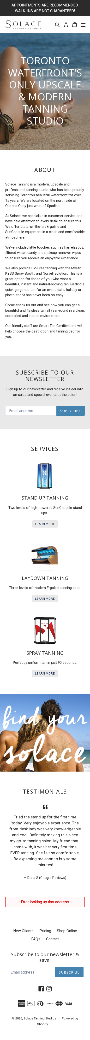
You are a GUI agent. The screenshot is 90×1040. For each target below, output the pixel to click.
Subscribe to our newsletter (45, 375)
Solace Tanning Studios (40, 1018)
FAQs (35, 939)
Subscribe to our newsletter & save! (45, 957)
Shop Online (67, 931)
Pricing (45, 931)
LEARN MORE (45, 524)
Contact (52, 939)
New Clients (23, 931)
